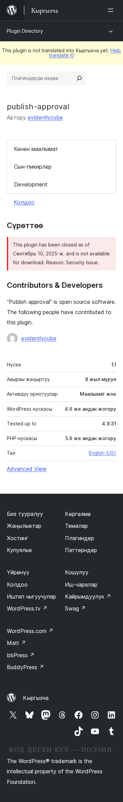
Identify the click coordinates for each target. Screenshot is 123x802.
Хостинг (17, 538)
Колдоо (24, 202)
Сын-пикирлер (33, 166)
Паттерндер (81, 550)
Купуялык (19, 550)
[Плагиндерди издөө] (79, 78)
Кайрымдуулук (88, 596)
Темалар (76, 525)
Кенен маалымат (36, 148)
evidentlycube (45, 117)
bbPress (21, 655)
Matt (16, 642)
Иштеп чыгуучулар (31, 596)
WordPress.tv (27, 608)
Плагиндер (79, 538)
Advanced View (26, 468)
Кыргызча (36, 697)
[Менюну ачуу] (112, 10)
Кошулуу (76, 572)
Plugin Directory (25, 31)
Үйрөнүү (18, 572)
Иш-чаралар (81, 584)
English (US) (102, 453)
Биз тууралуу (25, 513)
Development (30, 184)
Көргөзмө (78, 513)
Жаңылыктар (24, 525)
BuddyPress (25, 667)
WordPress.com (30, 631)
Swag (75, 608)
